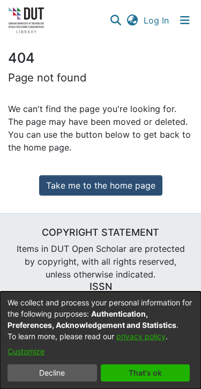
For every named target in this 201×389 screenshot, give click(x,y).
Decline (52, 372)
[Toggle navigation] (185, 20)
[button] (115, 20)
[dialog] (100, 340)
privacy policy (141, 336)
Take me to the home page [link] (100, 185)
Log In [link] (157, 20)
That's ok (145, 372)
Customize (26, 351)
